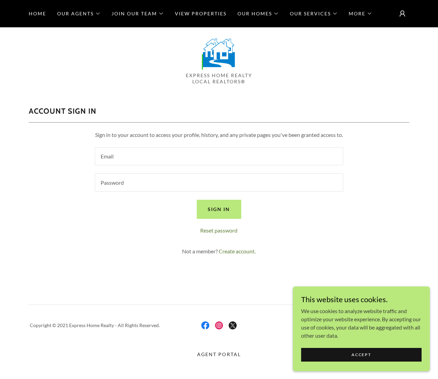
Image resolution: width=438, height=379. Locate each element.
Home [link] (37, 13)
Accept (361, 354)
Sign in (219, 209)
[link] (219, 51)
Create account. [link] (237, 251)
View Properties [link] (201, 13)
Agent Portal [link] (219, 354)
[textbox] (219, 156)
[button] (79, 14)
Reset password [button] (218, 230)
